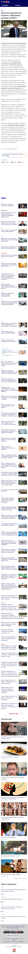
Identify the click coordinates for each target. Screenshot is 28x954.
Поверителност (8, 941)
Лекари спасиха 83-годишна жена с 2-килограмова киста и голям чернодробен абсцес (9, 533)
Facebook (14, 162)
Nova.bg (12, 927)
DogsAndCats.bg (16, 925)
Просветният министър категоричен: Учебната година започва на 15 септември (7, 500)
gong (3, 921)
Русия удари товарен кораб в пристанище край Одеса (9, 524)
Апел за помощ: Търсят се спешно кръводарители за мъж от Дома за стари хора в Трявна (9, 465)
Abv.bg (2, 925)
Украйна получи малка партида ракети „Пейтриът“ (9, 340)
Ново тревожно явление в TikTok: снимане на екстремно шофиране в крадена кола (8, 214)
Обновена (3, 603)
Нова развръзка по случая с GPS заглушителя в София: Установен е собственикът (9, 647)
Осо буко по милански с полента (10, 757)
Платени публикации (16, 938)
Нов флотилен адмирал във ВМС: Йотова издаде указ (9, 247)
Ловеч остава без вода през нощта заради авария (9, 230)
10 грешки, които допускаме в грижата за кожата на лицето (12, 737)
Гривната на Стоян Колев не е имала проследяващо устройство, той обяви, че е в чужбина (9, 706)
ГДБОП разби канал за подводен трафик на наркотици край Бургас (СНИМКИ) (7, 690)
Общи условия (19, 946)
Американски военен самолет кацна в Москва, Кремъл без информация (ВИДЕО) (9, 303)
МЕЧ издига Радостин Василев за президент (7, 205)
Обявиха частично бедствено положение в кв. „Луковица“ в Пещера (9, 398)
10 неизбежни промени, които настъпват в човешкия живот (12, 818)
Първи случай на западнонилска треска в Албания (8, 448)
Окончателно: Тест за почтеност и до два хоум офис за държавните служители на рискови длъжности (8, 276)
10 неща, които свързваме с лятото (10, 856)
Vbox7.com (7, 925)
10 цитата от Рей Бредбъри (8, 837)
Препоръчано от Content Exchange (20, 878)
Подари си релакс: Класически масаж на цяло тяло (9, 353)
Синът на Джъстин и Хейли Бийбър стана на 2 (11, 899)
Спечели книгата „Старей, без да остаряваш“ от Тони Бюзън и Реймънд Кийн (13, 798)
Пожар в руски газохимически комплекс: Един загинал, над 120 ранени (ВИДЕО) (9, 389)
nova (3, 894)
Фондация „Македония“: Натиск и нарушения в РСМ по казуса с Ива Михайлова (9, 380)
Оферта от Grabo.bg (4, 348)
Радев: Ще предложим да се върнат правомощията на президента (9, 638)
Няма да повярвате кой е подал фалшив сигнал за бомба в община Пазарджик (9, 568)
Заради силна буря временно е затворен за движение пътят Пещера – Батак (9, 654)
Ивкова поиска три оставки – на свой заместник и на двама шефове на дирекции (9, 325)
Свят (3, 198)
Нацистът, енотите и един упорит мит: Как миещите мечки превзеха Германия (13, 890)
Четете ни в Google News (14, 935)
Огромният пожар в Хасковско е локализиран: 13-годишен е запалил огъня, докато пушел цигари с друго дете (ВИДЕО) (13, 607)
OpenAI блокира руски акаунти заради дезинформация (7, 295)
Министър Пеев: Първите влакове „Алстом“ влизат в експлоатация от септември (9, 223)
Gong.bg (11, 925)
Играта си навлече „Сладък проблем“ (11, 874)
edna (3, 902)
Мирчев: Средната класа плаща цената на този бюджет (8, 406)
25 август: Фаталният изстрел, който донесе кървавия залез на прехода (11, 907)
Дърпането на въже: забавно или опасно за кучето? (9, 255)
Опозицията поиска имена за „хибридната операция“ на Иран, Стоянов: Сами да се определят (9, 576)
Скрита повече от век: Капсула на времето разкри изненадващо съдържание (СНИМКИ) (9, 542)
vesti (3, 911)
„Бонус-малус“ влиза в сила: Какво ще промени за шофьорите (9, 698)
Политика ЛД (16, 941)
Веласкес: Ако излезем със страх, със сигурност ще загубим (13, 917)
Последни (5, 5)
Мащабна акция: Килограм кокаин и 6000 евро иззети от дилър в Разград (9, 508)
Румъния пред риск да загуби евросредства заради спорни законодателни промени (9, 517)
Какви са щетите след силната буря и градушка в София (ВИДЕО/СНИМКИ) (9, 624)
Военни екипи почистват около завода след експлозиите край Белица (8, 423)
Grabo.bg (13, 926)
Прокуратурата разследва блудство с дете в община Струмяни (8, 440)
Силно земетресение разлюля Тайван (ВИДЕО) (8, 332)
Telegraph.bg (17, 927)
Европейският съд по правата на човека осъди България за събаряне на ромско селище (9, 474)
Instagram (22, 162)
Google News (6, 162)
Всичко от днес (14, 713)
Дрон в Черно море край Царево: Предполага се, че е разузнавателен (9, 681)
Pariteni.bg (18, 926)
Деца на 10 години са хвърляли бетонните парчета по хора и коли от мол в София (9, 363)
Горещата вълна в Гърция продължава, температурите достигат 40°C (9, 265)
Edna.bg (22, 926)
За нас (5, 938)
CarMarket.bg (22, 925)
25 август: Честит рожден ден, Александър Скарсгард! (12, 778)
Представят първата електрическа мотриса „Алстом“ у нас (7, 631)
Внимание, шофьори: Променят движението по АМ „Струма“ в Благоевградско (9, 372)
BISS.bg (3, 926)
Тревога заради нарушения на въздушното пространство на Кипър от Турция (9, 456)
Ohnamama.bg (8, 926)
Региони (17, 5)
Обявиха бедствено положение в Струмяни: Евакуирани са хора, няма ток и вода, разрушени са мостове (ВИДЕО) (12, 616)
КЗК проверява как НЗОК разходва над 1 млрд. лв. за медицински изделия (9, 431)
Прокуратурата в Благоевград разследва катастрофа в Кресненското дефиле (9, 286)
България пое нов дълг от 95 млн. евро (9, 490)
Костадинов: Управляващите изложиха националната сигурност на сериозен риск (9, 414)
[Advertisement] (14, 180)
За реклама (9, 938)
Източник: (3, 149)
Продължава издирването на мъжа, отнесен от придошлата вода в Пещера (9, 597)
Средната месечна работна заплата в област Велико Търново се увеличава (8, 551)
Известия (23, 941)
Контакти (22, 938)
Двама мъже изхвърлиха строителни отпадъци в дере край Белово (9, 559)
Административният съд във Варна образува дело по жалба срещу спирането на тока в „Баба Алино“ (9, 483)
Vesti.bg (8, 927)
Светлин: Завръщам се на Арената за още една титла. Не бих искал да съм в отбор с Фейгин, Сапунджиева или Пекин (10, 673)
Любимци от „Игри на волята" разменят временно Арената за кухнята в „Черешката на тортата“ (9, 665)
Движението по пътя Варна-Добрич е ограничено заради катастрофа (9, 240)
